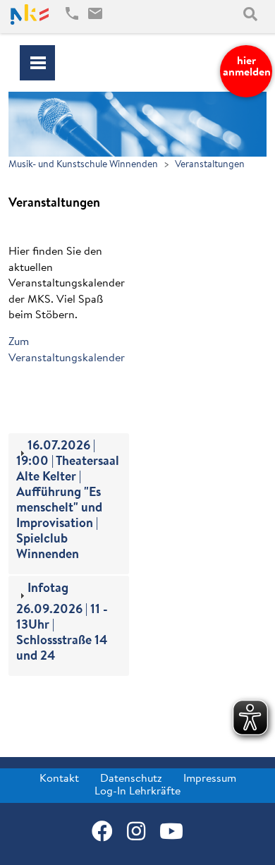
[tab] (68, 503)
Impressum (209, 779)
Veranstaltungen (210, 164)
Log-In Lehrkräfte (137, 791)
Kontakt (59, 779)
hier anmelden (247, 67)
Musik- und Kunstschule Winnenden (83, 164)
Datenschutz (131, 779)
